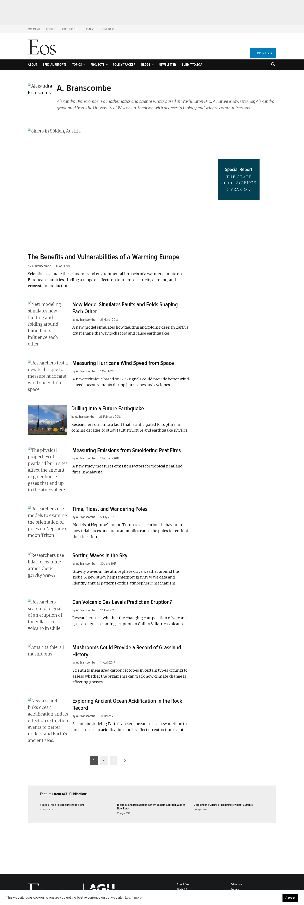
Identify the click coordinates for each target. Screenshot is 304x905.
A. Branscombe (41, 266)
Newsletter (167, 65)
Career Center (70, 29)
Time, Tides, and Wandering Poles (109, 508)
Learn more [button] (133, 897)
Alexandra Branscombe (78, 101)
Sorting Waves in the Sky (99, 555)
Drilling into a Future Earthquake (107, 408)
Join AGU (91, 29)
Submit (235, 890)
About (32, 65)
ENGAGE (182, 890)
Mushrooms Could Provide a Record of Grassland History (126, 651)
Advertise (236, 884)
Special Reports (55, 65)
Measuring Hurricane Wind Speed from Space (123, 363)
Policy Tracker (124, 65)
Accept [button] (290, 897)
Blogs (145, 65)
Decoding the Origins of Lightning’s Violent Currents (223, 805)
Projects (97, 65)
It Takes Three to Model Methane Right (62, 805)
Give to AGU (109, 29)
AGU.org (51, 29)
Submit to (192, 65)
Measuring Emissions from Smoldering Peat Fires (126, 450)
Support (263, 53)
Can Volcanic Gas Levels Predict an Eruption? (122, 602)
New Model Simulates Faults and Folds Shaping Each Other (125, 308)
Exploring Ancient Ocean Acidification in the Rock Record (127, 704)
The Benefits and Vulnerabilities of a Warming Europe (104, 256)
